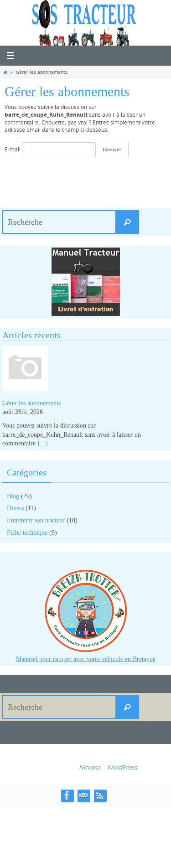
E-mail (13, 149)
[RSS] (100, 795)
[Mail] (83, 795)
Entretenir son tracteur (36, 520)
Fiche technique (27, 532)
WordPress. (122, 767)
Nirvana (89, 767)
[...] (43, 443)
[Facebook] (67, 795)
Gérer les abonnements (31, 403)
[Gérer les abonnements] (85, 370)
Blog (13, 496)
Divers (15, 508)
